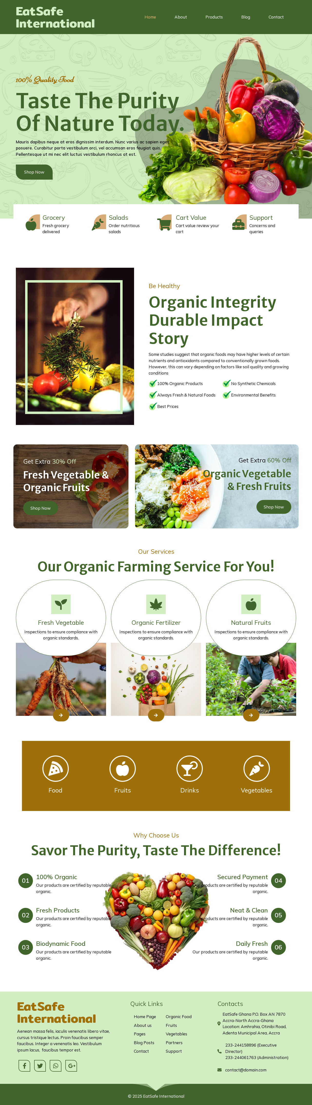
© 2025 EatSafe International (156, 1096)
